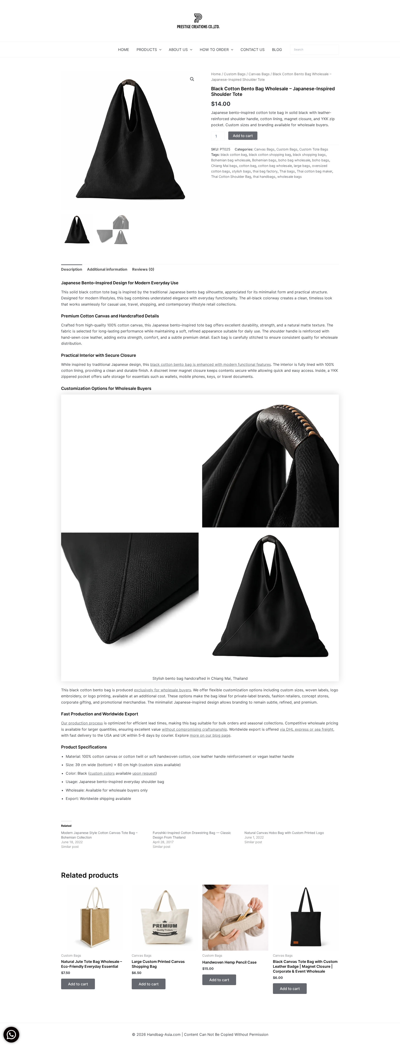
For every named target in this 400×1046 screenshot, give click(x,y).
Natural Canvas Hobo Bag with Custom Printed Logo (284, 833)
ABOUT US (178, 49)
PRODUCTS (147, 49)
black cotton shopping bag (270, 155)
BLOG (277, 49)
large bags (302, 166)
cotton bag (247, 166)
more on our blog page (210, 735)
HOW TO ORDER (214, 49)
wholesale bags (289, 177)
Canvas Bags (259, 74)
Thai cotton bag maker (314, 171)
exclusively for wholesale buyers (162, 690)
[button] (159, 49)
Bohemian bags (264, 160)
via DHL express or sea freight (306, 729)
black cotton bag (234, 155)
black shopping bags (309, 155)
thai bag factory (265, 171)
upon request (144, 773)
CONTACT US (253, 49)
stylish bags (241, 171)
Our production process (82, 723)
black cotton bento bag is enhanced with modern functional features (210, 364)
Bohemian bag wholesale (230, 160)
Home (216, 74)
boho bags (320, 160)
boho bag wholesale (294, 160)
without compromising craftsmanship (194, 729)
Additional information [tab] (107, 269)
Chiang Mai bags (224, 166)
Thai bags (287, 171)
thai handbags (264, 177)
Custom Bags (235, 74)
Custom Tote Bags (313, 149)
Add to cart (243, 135)
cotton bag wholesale (275, 166)
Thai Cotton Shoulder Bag (231, 177)
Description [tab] (71, 269)
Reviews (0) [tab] (143, 269)
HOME (123, 49)
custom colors (102, 773)
